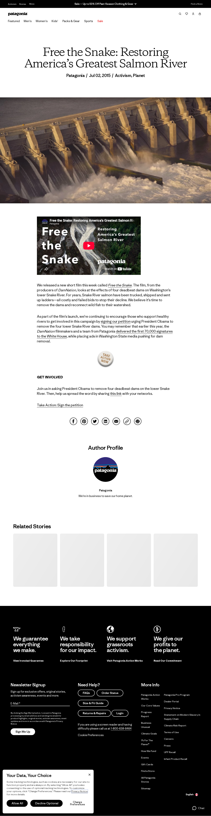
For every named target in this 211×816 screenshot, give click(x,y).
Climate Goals (149, 733)
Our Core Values (150, 705)
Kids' (55, 21)
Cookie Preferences (91, 735)
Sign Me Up (22, 731)
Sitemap (146, 788)
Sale (100, 21)
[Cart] (199, 14)
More (31, 3)
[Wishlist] (186, 14)
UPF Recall (170, 752)
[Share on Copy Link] (127, 421)
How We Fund (148, 750)
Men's (28, 21)
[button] (198, 808)
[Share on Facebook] (73, 421)
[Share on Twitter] (94, 421)
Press (167, 745)
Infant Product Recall (175, 758)
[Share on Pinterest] (84, 421)
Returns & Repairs (94, 713)
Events (145, 757)
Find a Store (196, 3)
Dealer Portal (171, 701)
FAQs (86, 693)
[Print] (137, 421)
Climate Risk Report (175, 725)
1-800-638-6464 (121, 728)
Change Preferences (77, 803)
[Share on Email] (116, 421)
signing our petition (116, 321)
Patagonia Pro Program (177, 694)
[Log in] (193, 14)
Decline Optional (46, 803)
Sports (88, 21)
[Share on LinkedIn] (105, 421)
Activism (12, 4)
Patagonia (75, 75)
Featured (14, 21)
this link (116, 393)
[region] (48, 791)
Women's (42, 21)
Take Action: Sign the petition (60, 405)
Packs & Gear (71, 21)
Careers (169, 738)
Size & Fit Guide (93, 703)
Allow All (17, 803)
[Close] (89, 774)
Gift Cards (147, 764)
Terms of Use (171, 732)
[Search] (180, 14)
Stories (22, 4)
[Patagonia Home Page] (18, 14)
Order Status (110, 693)
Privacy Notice (172, 708)
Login (119, 713)
